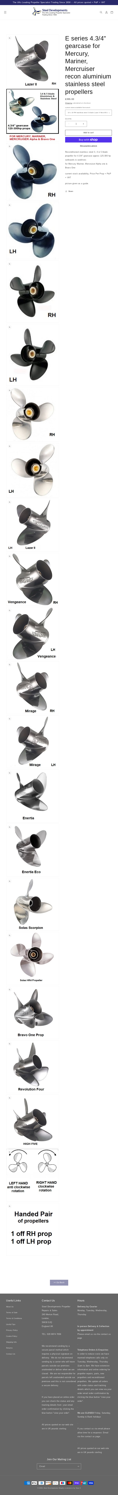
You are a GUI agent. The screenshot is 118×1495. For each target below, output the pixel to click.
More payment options (88, 145)
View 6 (78, 1488)
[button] (5, 12)
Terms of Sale (11, 1312)
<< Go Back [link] (59, 1282)
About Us (10, 1307)
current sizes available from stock (77, 107)
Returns (9, 1348)
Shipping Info (11, 1342)
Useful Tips (10, 1324)
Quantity (68, 119)
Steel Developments (51, 1488)
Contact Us (10, 1354)
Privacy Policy (12, 1330)
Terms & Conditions (14, 1318)
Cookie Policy (11, 1336)
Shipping (68, 103)
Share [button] (70, 191)
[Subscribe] (78, 1466)
